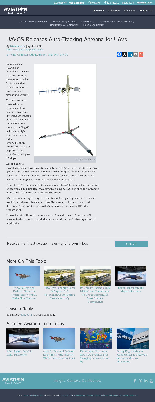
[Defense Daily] (145, 2)
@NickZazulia (35, 49)
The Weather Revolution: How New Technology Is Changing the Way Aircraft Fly (95, 356)
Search (99, 10)
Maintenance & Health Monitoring (116, 21)
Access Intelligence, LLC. (34, 395)
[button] (146, 10)
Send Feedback (15, 49)
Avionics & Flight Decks (64, 21)
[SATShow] (93, 2)
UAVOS (64, 54)
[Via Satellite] (76, 3)
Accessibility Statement (129, 395)
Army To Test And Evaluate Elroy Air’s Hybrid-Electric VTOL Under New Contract (24, 293)
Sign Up (131, 243)
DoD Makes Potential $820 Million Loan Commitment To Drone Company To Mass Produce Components (95, 294)
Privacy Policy (66, 395)
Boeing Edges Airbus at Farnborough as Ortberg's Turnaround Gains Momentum (132, 356)
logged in (26, 314)
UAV (56, 54)
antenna (11, 54)
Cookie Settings (79, 395)
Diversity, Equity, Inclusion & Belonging (102, 395)
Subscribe (114, 10)
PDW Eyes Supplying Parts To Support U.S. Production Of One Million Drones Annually (60, 293)
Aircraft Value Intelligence (33, 21)
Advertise (129, 10)
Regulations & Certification (64, 25)
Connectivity (88, 21)
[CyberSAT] (128, 3)
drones (42, 54)
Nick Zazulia (18, 46)
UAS (50, 54)
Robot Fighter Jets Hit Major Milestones (131, 289)
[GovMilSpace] (111, 2)
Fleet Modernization (93, 25)
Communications (27, 54)
